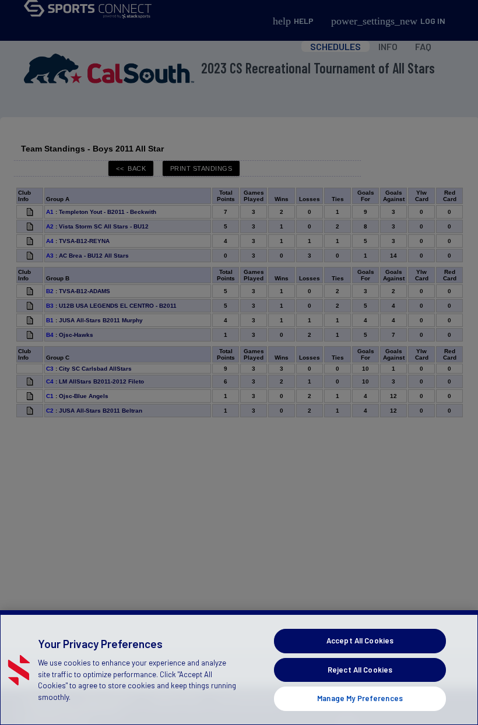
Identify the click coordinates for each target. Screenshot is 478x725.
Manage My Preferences (360, 698)
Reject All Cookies (360, 669)
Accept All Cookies (359, 640)
